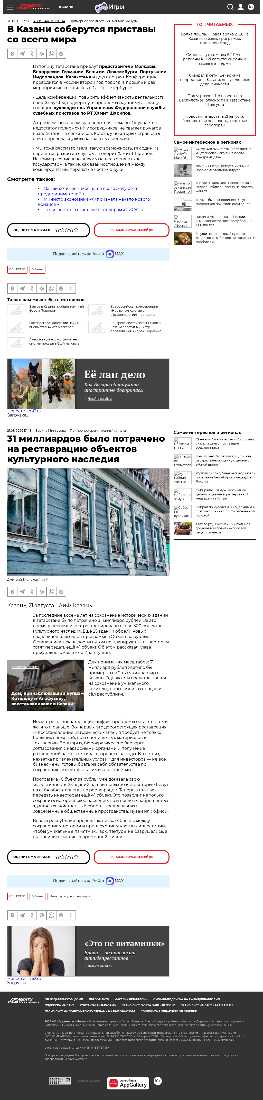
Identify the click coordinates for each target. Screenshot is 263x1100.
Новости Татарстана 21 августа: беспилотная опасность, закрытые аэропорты (214, 120)
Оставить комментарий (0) (131, 230)
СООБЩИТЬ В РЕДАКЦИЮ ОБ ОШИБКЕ (169, 1011)
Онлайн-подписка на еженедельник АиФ (186, 999)
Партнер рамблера (89, 1080)
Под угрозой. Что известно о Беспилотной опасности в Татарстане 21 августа (215, 100)
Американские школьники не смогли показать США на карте (54, 341)
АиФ (44, 579)
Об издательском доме (64, 999)
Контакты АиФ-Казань (98, 1005)
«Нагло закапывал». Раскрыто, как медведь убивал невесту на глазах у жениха (224, 187)
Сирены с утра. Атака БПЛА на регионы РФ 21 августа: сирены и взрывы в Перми (214, 59)
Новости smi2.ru (24, 411)
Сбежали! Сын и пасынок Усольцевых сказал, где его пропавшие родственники (226, 443)
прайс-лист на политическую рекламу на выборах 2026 (90, 1011)
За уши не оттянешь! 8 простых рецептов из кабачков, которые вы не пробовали (226, 238)
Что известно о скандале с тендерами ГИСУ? (92, 209)
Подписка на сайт (59, 1005)
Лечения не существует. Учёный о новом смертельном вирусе (222, 168)
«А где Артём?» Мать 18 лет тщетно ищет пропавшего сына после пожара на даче (223, 153)
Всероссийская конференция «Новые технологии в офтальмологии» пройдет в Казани (123, 312)
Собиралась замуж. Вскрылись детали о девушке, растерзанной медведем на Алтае (222, 494)
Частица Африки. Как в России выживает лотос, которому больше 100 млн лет (224, 221)
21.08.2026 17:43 (19, 430)
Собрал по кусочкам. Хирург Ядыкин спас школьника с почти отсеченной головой (225, 511)
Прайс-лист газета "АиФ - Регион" (148, 1005)
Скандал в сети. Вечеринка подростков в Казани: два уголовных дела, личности (215, 79)
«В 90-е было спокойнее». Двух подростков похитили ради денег (223, 202)
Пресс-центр (99, 999)
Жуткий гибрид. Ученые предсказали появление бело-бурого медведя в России (226, 477)
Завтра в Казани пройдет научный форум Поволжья (56, 308)
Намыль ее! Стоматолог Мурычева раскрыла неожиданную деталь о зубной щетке (223, 460)
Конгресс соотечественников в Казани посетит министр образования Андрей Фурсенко (136, 327)
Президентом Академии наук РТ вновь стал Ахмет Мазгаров (55, 325)
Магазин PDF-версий (131, 999)
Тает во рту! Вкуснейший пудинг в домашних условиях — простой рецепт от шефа (223, 528)
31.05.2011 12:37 (18, 21)
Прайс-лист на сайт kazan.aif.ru (207, 1005)
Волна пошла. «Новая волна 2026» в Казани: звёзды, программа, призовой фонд (215, 38)
